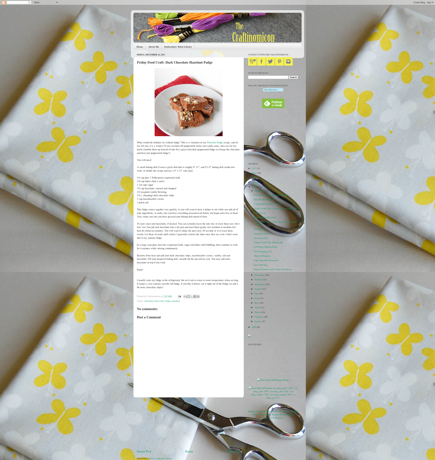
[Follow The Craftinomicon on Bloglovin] (273, 91)
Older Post (233, 451)
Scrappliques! (260, 229)
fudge (168, 300)
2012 (254, 182)
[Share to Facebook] (195, 296)
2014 (254, 172)
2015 (254, 168)
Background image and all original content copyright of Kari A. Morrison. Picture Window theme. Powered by (273, 414)
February (259, 316)
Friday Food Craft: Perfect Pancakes (271, 195)
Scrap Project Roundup (265, 217)
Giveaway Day (261, 238)
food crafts (159, 300)
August (258, 288)
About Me (153, 46)
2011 (254, 186)
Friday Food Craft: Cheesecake (268, 242)
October (259, 279)
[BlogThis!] (188, 296)
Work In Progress (262, 255)
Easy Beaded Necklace (264, 199)
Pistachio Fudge (215, 142)
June (257, 298)
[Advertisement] (188, 423)
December (260, 190)
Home (140, 46)
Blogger (279, 417)
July (257, 293)
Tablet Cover (260, 212)
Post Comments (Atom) (161, 458)
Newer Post (144, 451)
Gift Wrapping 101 (263, 251)
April (257, 307)
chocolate (148, 300)
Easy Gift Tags (260, 264)
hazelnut (176, 300)
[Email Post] (179, 296)
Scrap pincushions (262, 233)
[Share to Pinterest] (198, 296)
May (257, 302)
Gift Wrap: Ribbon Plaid (265, 246)
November (260, 274)
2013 (254, 177)
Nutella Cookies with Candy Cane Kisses (273, 269)
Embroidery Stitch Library (178, 46)
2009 (254, 327)
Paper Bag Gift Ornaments (266, 260)
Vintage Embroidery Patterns (267, 203)
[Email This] (185, 296)
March (258, 312)
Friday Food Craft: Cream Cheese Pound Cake (276, 208)
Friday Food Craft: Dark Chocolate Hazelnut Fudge (275, 223)
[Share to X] (191, 296)
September (260, 284)
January (258, 321)
